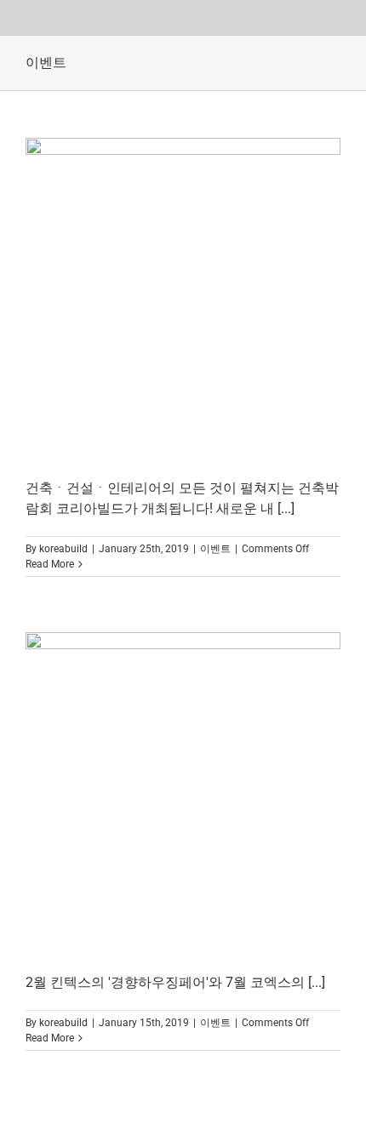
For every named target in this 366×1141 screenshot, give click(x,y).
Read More (50, 564)
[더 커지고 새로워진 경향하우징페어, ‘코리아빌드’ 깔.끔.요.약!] (183, 295)
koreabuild (63, 549)
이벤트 (215, 549)
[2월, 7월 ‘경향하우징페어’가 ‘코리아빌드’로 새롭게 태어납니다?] (183, 789)
